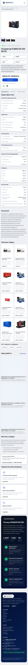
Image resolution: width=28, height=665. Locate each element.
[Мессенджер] (3, 85)
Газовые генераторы (7, 628)
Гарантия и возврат (7, 620)
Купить (11, 80)
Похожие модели (21, 91)
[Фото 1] (3, 40)
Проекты (5, 615)
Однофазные (19, 347)
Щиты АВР (5, 632)
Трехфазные (4, 347)
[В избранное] (20, 80)
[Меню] (24, 3)
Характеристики (5, 91)
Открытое (12, 347)
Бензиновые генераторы (8, 630)
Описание (13, 91)
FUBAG (16, 8)
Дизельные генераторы (9, 8)
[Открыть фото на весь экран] (14, 24)
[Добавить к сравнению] (24, 80)
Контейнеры (5, 633)
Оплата (4, 618)
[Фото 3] (13, 40)
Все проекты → (23, 353)
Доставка (5, 616)
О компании (5, 613)
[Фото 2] (8, 40)
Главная (2, 8)
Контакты (5, 621)
